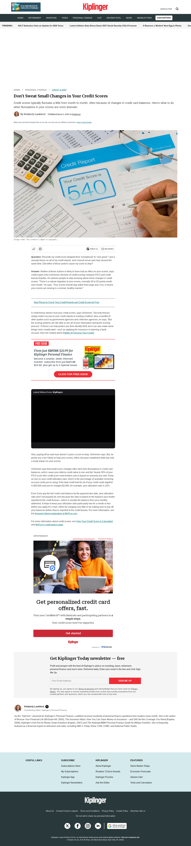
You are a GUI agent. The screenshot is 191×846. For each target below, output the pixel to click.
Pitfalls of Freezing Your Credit (78, 333)
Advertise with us (137, 814)
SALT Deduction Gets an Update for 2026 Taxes (40, 26)
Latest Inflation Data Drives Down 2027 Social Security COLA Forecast (103, 26)
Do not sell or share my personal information (95, 819)
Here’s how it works (84, 122)
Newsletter (109, 249)
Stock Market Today (140, 769)
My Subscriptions (69, 774)
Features (76, 114)
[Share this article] (33, 249)
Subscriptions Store (71, 769)
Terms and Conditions (90, 814)
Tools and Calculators (141, 785)
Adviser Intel (114, 18)
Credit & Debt (59, 90)
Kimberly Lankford (34, 114)
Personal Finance (82, 18)
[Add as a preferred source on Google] (115, 829)
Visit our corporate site (130, 840)
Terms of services (86, 689)
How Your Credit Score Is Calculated (94, 521)
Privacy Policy (108, 814)
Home (17, 90)
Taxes (65, 18)
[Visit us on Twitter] (67, 829)
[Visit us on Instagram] (88, 829)
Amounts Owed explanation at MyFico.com (56, 513)
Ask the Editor (102, 785)
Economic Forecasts (140, 774)
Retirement (34, 18)
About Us (50, 814)
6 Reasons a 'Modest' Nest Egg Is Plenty (162, 26)
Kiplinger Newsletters (71, 785)
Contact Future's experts (67, 814)
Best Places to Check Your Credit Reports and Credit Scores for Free (66, 302)
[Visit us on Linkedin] (98, 829)
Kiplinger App (68, 780)
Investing (51, 18)
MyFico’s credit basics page (49, 524)
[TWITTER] (47, 706)
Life (99, 18)
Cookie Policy (122, 814)
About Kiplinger (103, 769)
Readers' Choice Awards (108, 774)
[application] (73, 418)
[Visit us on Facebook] (78, 829)
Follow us (94, 249)
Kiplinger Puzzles (104, 780)
